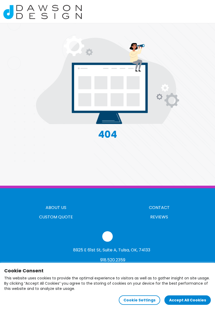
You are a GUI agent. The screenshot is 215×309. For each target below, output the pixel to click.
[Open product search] (195, 11)
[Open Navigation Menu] (206, 11)
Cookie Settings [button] (139, 300)
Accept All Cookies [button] (187, 300)
